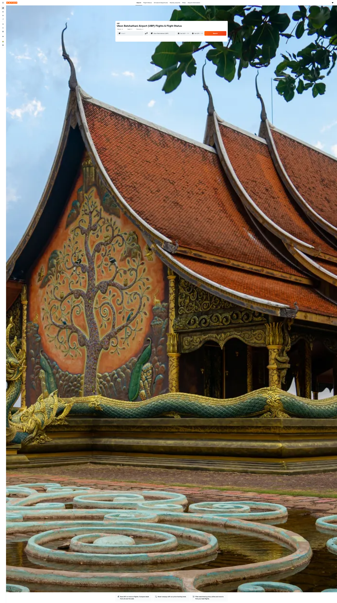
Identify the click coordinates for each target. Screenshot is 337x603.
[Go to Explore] (3, 24)
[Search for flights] (3, 8)
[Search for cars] (3, 15)
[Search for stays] (3, 12)
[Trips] (3, 36)
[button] (3, 3)
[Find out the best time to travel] (3, 31)
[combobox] (120, 29)
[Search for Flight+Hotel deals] (3, 19)
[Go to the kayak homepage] (11, 3)
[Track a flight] (3, 28)
